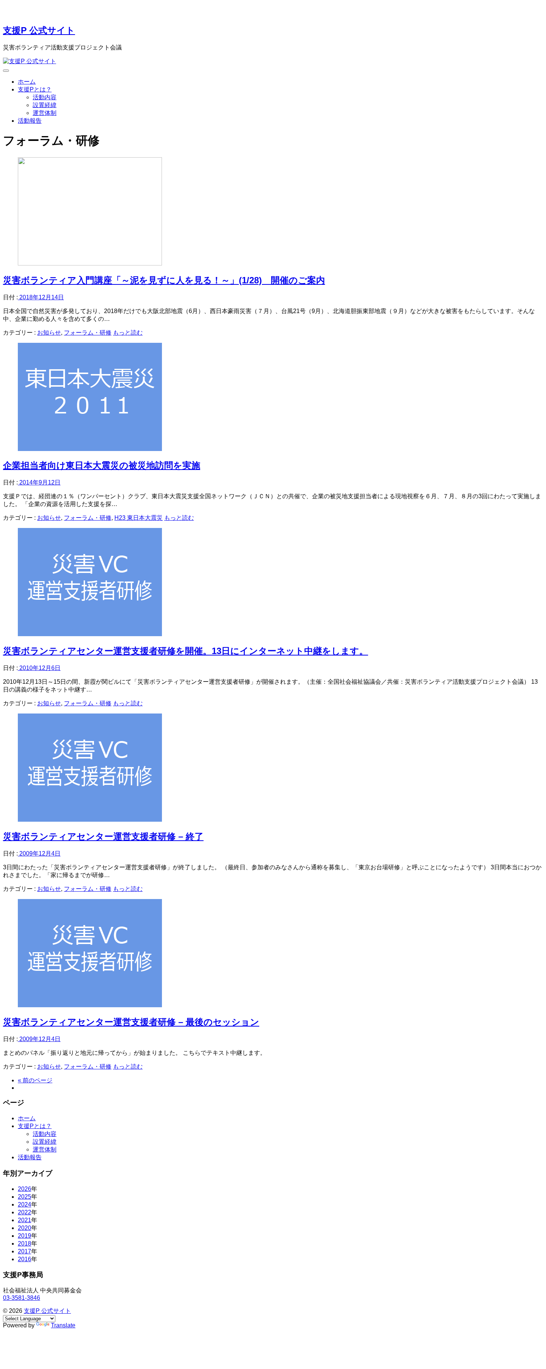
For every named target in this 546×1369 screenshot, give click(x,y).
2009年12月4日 (39, 853)
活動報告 (30, 120)
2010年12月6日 (39, 668)
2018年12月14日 (41, 297)
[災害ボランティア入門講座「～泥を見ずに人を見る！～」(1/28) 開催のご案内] (90, 263)
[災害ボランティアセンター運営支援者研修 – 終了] (90, 819)
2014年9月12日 (39, 482)
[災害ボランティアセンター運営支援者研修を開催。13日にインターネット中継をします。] (90, 634)
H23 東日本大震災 (138, 518)
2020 (24, 1228)
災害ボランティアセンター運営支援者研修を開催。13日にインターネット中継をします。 (185, 651)
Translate (63, 1325)
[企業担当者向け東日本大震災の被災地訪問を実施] (90, 449)
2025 (24, 1197)
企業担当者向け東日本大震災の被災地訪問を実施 (101, 465)
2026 (24, 1189)
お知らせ (49, 332)
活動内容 (44, 97)
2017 (24, 1251)
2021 (24, 1220)
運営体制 (44, 113)
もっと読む (128, 332)
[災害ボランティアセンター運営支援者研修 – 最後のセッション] (90, 1005)
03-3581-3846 (21, 1298)
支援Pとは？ (35, 89)
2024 (24, 1204)
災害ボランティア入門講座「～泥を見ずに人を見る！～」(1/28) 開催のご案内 (164, 280)
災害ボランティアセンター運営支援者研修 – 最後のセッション (131, 1022)
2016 (24, 1259)
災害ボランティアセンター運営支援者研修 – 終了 (103, 836)
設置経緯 (44, 105)
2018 (24, 1243)
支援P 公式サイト (39, 30)
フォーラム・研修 (87, 332)
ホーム (27, 81)
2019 (24, 1236)
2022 (24, 1212)
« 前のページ (35, 1080)
